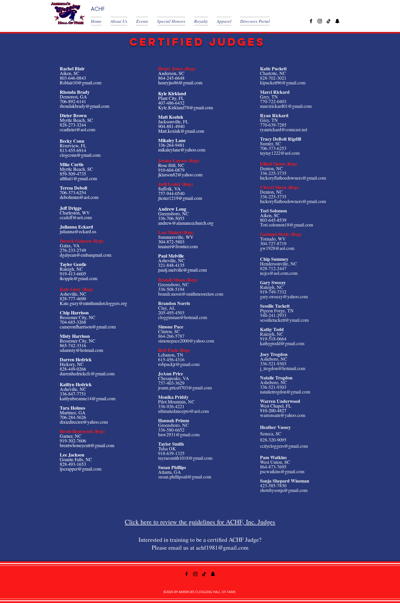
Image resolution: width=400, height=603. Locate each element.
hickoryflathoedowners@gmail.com (293, 178)
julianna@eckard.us (78, 231)
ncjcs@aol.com (274, 273)
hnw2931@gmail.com (178, 434)
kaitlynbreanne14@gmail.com (87, 398)
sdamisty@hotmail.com (81, 350)
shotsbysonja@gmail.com (283, 490)
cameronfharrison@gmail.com (88, 326)
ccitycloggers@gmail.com (284, 446)
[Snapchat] (337, 21)
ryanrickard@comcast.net (283, 129)
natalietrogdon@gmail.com (285, 392)
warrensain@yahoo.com (282, 415)
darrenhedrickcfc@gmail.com (87, 373)
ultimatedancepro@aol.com (183, 411)
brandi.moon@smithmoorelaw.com (190, 294)
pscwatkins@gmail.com (282, 471)
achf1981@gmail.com (222, 547)
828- (264, 268)
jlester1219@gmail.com (180, 198)
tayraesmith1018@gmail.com (185, 458)
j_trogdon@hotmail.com (282, 368)
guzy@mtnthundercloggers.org (98, 303)
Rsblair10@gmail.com (80, 82)
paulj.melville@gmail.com (182, 270)
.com (293, 273)
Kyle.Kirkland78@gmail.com (185, 107)
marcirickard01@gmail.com (286, 106)
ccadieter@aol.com (77, 129)
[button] (98, 21)
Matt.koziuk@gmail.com (181, 131)
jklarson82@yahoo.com (180, 174)
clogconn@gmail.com (80, 155)
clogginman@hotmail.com (182, 317)
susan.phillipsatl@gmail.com (184, 476)
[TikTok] (328, 21)
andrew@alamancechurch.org (185, 223)
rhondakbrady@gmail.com (84, 106)
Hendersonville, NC (278, 263)
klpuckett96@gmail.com (282, 82)
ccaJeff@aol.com (76, 217)
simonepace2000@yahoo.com (186, 341)
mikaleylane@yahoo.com (181, 150)
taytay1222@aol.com (280, 153)
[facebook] (311, 21)
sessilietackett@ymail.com (284, 320)
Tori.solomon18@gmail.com (286, 225)
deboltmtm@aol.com (79, 197)
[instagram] (320, 21)
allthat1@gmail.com (78, 178)
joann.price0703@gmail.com (185, 387)
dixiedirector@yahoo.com (84, 422)
